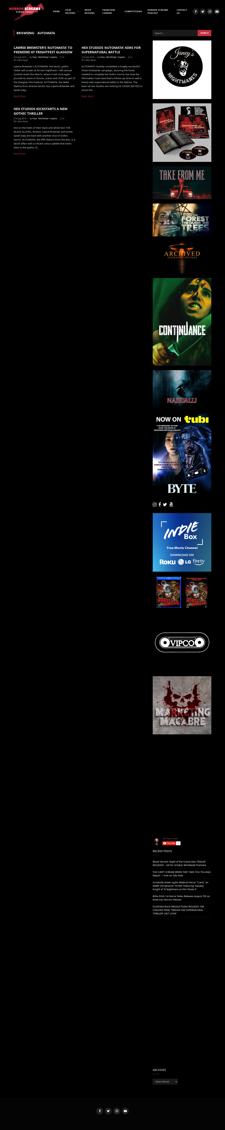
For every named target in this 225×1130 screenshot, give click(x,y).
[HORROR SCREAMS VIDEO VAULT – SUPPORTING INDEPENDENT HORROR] (24, 11)
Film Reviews (70, 11)
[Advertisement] (182, 762)
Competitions (133, 11)
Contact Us (182, 11)
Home (56, 11)
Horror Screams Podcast (158, 11)
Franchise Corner (108, 11)
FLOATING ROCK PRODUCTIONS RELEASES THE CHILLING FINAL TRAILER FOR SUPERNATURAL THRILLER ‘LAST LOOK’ (178, 910)
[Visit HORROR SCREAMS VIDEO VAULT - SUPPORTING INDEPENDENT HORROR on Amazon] (171, 505)
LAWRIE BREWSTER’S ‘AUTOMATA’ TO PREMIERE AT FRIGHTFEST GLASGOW (43, 49)
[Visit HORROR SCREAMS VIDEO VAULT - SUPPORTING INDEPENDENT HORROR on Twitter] (165, 505)
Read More (20, 96)
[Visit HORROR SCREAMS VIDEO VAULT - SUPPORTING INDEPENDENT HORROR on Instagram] (155, 505)
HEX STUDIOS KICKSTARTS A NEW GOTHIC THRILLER (40, 111)
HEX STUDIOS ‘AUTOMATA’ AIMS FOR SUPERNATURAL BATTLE (111, 49)
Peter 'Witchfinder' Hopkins (44, 57)
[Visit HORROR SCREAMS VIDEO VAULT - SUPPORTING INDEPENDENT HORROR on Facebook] (159, 505)
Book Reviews (90, 11)
